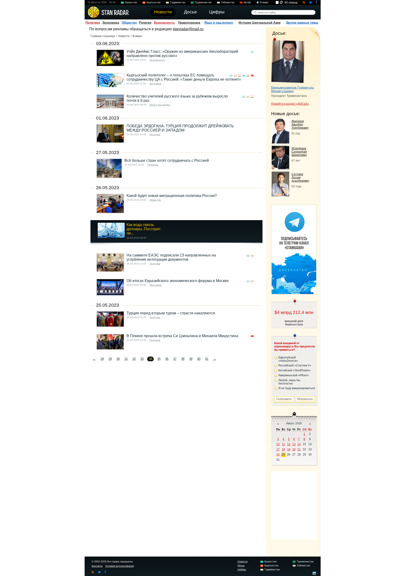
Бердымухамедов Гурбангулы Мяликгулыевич (292, 89)
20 (294, 449)
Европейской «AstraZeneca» (288, 359)
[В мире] (256, 52)
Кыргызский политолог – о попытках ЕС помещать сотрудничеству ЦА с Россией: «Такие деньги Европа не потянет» (184, 77)
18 (283, 449)
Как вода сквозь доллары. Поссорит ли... (144, 229)
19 (288, 449)
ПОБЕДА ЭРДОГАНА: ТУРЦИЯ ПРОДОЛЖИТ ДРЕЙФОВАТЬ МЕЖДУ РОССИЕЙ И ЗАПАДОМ (180, 128)
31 (126, 359)
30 (118, 359)
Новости (123, 36)
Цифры (241, 569)
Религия (145, 22)
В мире (264, 2)
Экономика (110, 22)
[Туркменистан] (243, 76)
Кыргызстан (153, 2)
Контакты (97, 566)
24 (278, 454)
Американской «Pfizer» (293, 375)
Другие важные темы (302, 22)
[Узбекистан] (248, 76)
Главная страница (102, 36)
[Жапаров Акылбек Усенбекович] (280, 142)
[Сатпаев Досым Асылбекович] (280, 195)
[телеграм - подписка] (294, 293)
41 (206, 359)
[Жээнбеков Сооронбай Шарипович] (280, 168)
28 (102, 359)
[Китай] (252, 76)
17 (278, 449)
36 (167, 359)
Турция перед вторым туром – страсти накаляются (171, 313)
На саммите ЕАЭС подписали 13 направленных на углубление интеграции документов (171, 257)
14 (299, 444)
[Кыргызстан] (235, 76)
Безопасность (164, 22)
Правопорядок (189, 22)
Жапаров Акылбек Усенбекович (300, 124)
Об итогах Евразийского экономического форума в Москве (178, 281)
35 (159, 359)
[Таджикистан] (239, 76)
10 (278, 444)
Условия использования (119, 566)
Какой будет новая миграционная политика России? (172, 196)
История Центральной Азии (260, 22)
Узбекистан (227, 2)
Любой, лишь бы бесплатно (289, 382)
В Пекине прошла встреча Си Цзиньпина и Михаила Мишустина (182, 336)
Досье (241, 565)
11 (283, 444)
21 (299, 449)
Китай (247, 2)
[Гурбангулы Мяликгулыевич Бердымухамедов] (288, 60)
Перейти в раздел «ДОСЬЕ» (290, 103)
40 (198, 359)
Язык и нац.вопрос (218, 22)
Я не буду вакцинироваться (296, 388)
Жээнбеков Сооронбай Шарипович (299, 152)
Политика (93, 22)
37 (174, 359)
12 (288, 444)
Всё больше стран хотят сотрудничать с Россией (166, 160)
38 (182, 359)
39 (190, 359)
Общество (129, 22)
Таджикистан (177, 2)
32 (134, 359)
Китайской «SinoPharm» (294, 370)
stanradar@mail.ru (188, 29)
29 (110, 359)
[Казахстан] (252, 52)
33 (142, 359)
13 (294, 444)
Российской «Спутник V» (294, 365)
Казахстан (131, 2)
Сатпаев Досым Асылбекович (300, 177)
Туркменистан (203, 2)
